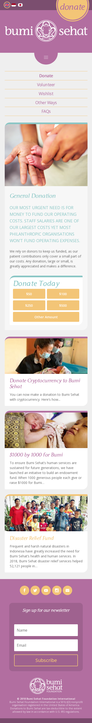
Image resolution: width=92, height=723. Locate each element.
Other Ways (46, 102)
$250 (29, 305)
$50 (29, 294)
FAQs (46, 111)
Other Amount (46, 317)
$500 (63, 305)
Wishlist (46, 93)
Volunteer (46, 84)
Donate (46, 75)
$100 (63, 294)
